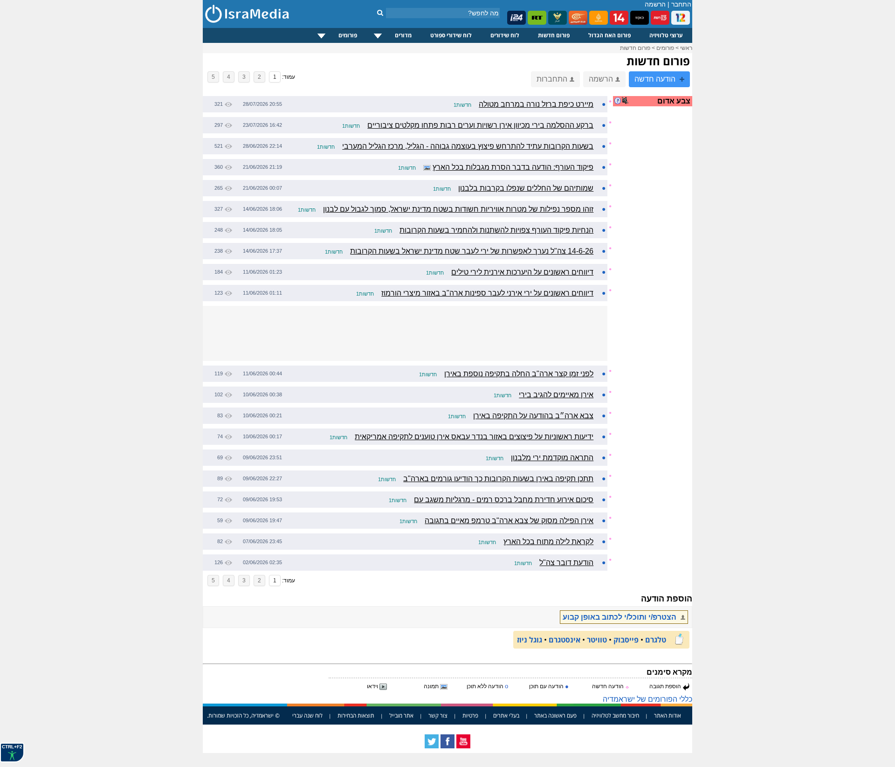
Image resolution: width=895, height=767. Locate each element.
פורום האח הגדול (609, 35)
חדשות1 (462, 105)
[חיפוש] (380, 12)
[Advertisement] (655, 263)
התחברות (552, 79)
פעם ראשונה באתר (555, 715)
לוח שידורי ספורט (451, 35)
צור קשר (438, 715)
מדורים (403, 35)
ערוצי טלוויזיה (666, 35)
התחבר (681, 4)
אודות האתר (667, 715)
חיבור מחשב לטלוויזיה (615, 715)
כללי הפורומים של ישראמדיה (647, 699)
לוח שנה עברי (307, 715)
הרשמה (655, 4)
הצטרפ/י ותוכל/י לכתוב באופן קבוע (620, 617)
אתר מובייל (401, 715)
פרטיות (470, 715)
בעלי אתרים (506, 715)
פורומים (347, 35)
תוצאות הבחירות (355, 715)
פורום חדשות (554, 35)
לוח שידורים (504, 35)
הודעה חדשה (655, 79)
